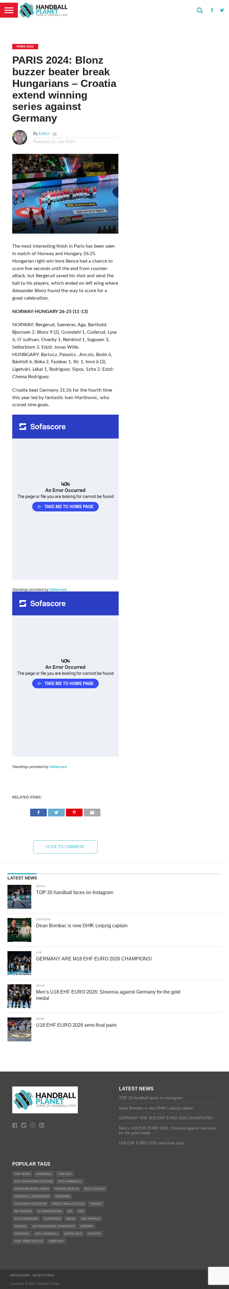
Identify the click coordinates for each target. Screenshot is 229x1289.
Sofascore (58, 590)
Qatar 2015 (73, 1233)
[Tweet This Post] (56, 811)
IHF (70, 1211)
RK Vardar (23, 1211)
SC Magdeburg (49, 1211)
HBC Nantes (90, 1218)
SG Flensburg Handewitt (54, 1226)
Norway (87, 1226)
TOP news (22, 1173)
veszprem (52, 1218)
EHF (81, 1211)
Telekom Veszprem (30, 1203)
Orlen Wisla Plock (68, 1203)
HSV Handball (46, 1233)
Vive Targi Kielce (28, 1241)
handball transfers (31, 1196)
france (96, 1203)
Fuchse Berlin (67, 1188)
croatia (94, 1233)
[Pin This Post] (74, 811)
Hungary (56, 1241)
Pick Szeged (94, 1188)
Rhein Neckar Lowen (31, 1188)
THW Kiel (65, 1173)
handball (44, 1173)
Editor (44, 133)
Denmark (62, 1196)
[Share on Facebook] (38, 811)
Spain (70, 1218)
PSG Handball (70, 1181)
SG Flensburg (26, 1218)
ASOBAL (20, 1226)
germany (22, 1233)
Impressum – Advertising (32, 1275)
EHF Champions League (33, 1181)
